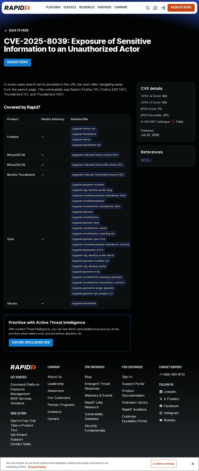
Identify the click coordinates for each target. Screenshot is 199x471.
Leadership (56, 384)
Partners (104, 7)
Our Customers (59, 398)
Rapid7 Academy (134, 409)
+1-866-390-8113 (172, 374)
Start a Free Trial (23, 421)
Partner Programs (61, 405)
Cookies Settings (163, 463)
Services (69, 7)
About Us (55, 377)
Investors (54, 412)
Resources (87, 7)
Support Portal (133, 384)
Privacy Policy (37, 466)
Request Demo (181, 7)
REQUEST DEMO (17, 62)
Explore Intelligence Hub (31, 342)
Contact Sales (20, 444)
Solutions (17, 403)
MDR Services (20, 398)
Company (120, 7)
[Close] (193, 464)
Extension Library (135, 402)
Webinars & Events (98, 395)
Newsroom (56, 391)
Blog (88, 377)
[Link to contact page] (155, 7)
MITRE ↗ (146, 160)
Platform (53, 7)
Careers (53, 419)
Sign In (127, 377)
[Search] (147, 7)
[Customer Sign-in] (163, 7)
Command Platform (24, 384)
